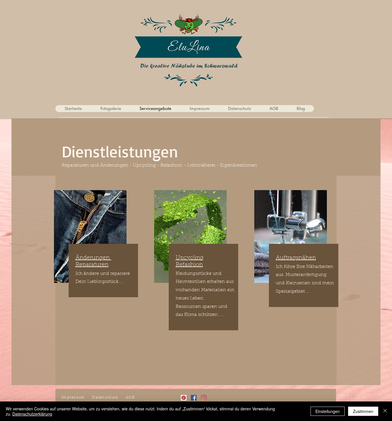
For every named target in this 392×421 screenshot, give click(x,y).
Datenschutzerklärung (32, 414)
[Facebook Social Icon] (194, 398)
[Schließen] (385, 411)
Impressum (73, 397)
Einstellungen (327, 411)
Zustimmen (363, 411)
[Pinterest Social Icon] (184, 398)
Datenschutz (105, 397)
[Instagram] (204, 398)
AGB (130, 397)
